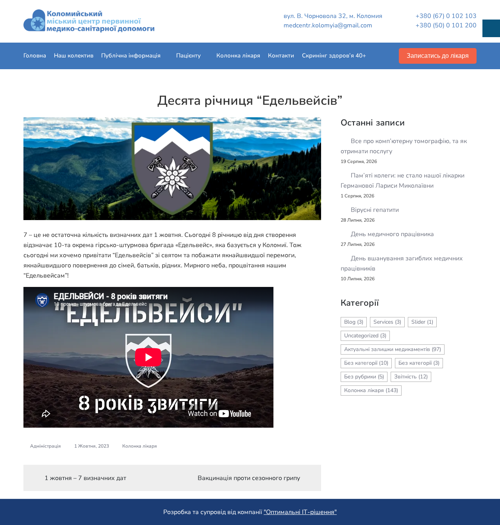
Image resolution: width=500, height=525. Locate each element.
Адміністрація (45, 446)
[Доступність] (491, 28)
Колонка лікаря (238, 55)
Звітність (411, 376)
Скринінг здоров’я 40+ (334, 55)
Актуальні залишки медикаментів (392, 349)
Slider (422, 322)
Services (387, 322)
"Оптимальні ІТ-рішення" (300, 512)
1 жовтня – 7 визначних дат (85, 478)
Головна (34, 55)
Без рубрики (364, 376)
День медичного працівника (392, 234)
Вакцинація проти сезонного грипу (249, 478)
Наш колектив (73, 55)
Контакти (281, 55)
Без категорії (366, 363)
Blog (353, 322)
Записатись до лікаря (438, 55)
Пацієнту (188, 55)
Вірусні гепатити (375, 210)
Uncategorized (365, 335)
